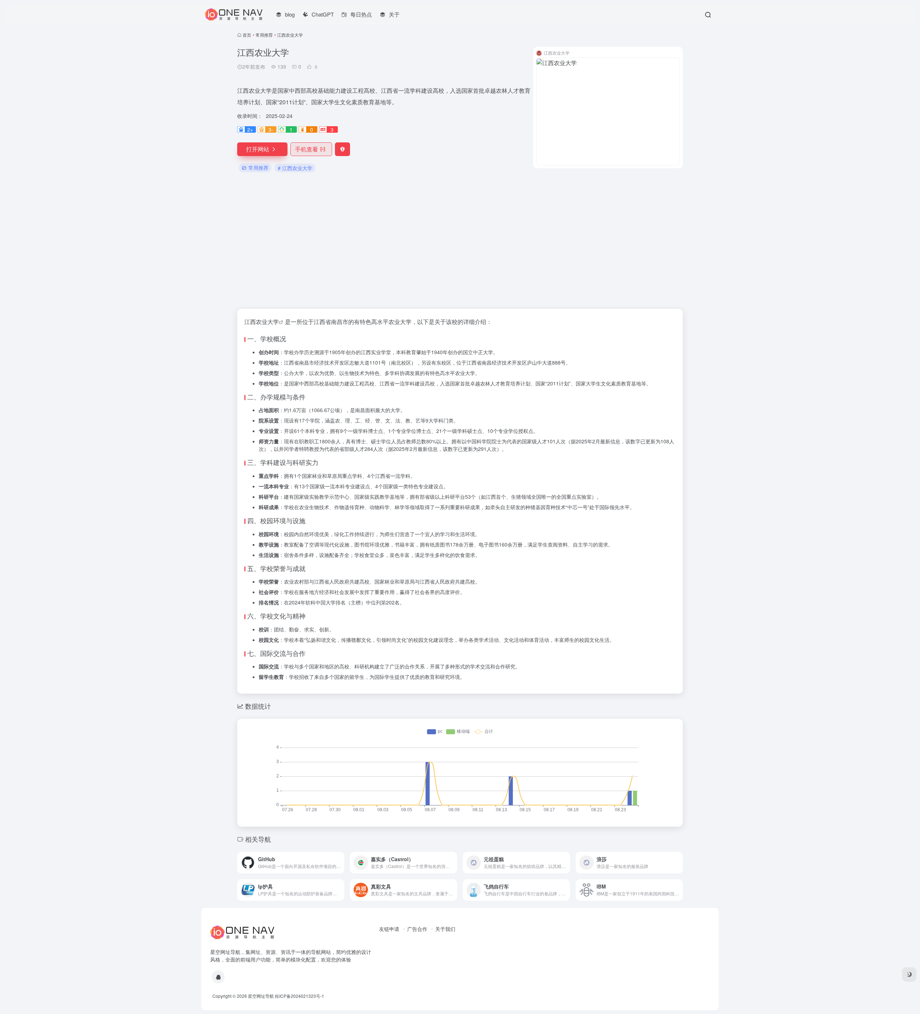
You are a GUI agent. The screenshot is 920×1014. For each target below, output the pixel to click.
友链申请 (389, 928)
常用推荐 (264, 35)
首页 (247, 35)
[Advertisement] (460, 241)
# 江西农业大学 (295, 168)
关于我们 (445, 928)
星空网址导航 (261, 996)
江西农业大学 (261, 322)
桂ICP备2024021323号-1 (299, 996)
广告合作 (417, 928)
